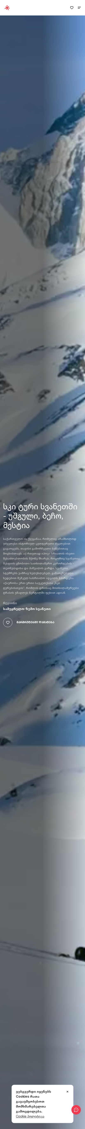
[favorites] (72, 8)
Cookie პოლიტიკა (30, 1116)
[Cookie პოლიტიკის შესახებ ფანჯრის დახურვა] (67, 1092)
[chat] (76, 1110)
